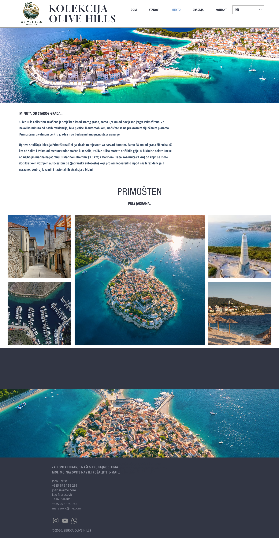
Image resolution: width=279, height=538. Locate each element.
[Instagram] (55, 520)
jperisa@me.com (64, 490)
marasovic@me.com (66, 508)
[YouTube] (65, 520)
